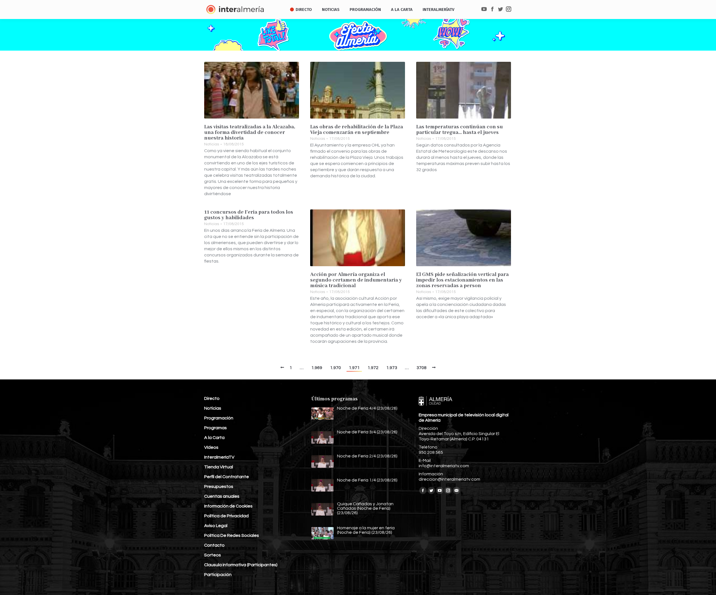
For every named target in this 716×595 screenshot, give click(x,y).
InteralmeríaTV (219, 457)
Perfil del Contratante (226, 476)
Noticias (211, 144)
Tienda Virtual (218, 467)
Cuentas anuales (221, 496)
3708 (421, 367)
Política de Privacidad (226, 516)
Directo (212, 398)
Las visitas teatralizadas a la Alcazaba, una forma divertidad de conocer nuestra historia (249, 132)
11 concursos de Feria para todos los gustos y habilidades (248, 215)
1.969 (316, 367)
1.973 (391, 367)
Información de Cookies (228, 506)
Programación (218, 418)
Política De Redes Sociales (231, 535)
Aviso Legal (215, 525)
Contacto (214, 545)
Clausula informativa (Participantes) (240, 565)
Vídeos (211, 447)
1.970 (335, 367)
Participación (218, 574)
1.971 (354, 367)
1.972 (373, 367)
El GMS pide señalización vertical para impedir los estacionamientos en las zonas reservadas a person (462, 280)
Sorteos (212, 555)
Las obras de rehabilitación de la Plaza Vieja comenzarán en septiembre (356, 129)
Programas (215, 428)
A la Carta (214, 437)
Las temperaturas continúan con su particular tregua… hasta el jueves (459, 129)
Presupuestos (218, 486)
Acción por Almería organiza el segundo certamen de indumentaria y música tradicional (356, 280)
